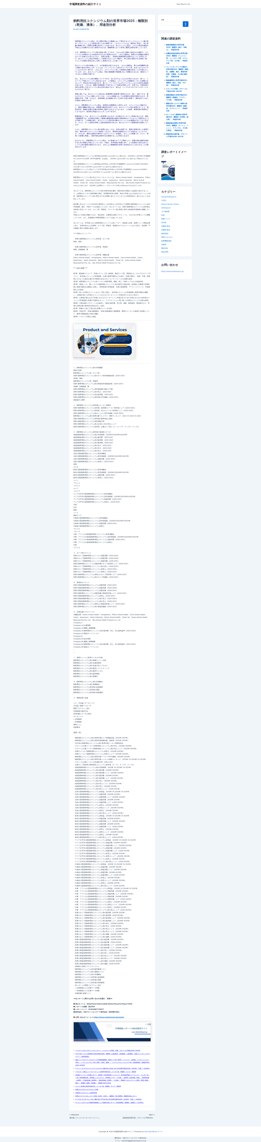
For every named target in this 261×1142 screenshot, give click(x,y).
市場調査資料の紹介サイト (85, 4)
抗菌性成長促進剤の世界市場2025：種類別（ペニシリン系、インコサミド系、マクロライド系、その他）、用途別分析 (176, 58)
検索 (162, 20)
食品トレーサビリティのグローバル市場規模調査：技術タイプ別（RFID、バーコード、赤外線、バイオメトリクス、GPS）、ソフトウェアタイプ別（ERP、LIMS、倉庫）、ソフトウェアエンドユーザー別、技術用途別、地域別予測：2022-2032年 (112, 1062)
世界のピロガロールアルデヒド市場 (86, 1089)
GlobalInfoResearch (168, 197)
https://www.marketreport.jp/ (172, 271)
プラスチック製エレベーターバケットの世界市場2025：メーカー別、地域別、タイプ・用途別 (105, 1072)
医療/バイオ (165, 219)
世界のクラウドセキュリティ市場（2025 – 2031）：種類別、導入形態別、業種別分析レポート (106, 1096)
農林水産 (164, 248)
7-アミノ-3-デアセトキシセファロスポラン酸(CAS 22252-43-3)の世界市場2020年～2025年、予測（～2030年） (112, 1068)
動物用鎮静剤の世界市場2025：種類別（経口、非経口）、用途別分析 (176, 47)
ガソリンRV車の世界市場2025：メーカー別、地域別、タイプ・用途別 (98, 1086)
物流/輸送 (164, 233)
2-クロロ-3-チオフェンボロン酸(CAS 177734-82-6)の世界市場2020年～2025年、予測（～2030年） (108, 1099)
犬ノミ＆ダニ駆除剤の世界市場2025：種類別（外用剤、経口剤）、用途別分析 (177, 116)
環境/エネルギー (167, 237)
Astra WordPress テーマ (153, 1131)
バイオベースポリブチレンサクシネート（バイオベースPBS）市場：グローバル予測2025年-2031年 (107, 1050)
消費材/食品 (165, 226)
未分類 (163, 222)
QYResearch (166, 208)
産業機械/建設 (166, 241)
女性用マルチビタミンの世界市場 (86, 1093)
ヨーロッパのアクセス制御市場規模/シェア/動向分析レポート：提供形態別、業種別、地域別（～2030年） (109, 1102)
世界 (163, 215)
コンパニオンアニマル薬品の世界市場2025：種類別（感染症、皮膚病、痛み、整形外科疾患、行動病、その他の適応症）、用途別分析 (177, 72)
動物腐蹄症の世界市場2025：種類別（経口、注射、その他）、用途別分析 (177, 82)
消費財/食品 (165, 230)
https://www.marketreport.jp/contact (109, 1017)
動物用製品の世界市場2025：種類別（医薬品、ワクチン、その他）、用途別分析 (177, 97)
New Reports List (183, 4)
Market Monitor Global (170, 204)
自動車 (163, 244)
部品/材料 (164, 252)
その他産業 (165, 211)
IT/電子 (163, 200)
